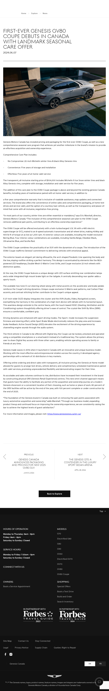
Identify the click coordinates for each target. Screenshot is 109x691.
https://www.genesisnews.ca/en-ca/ (64, 414)
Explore (34, 13)
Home (23, 13)
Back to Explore (54, 493)
